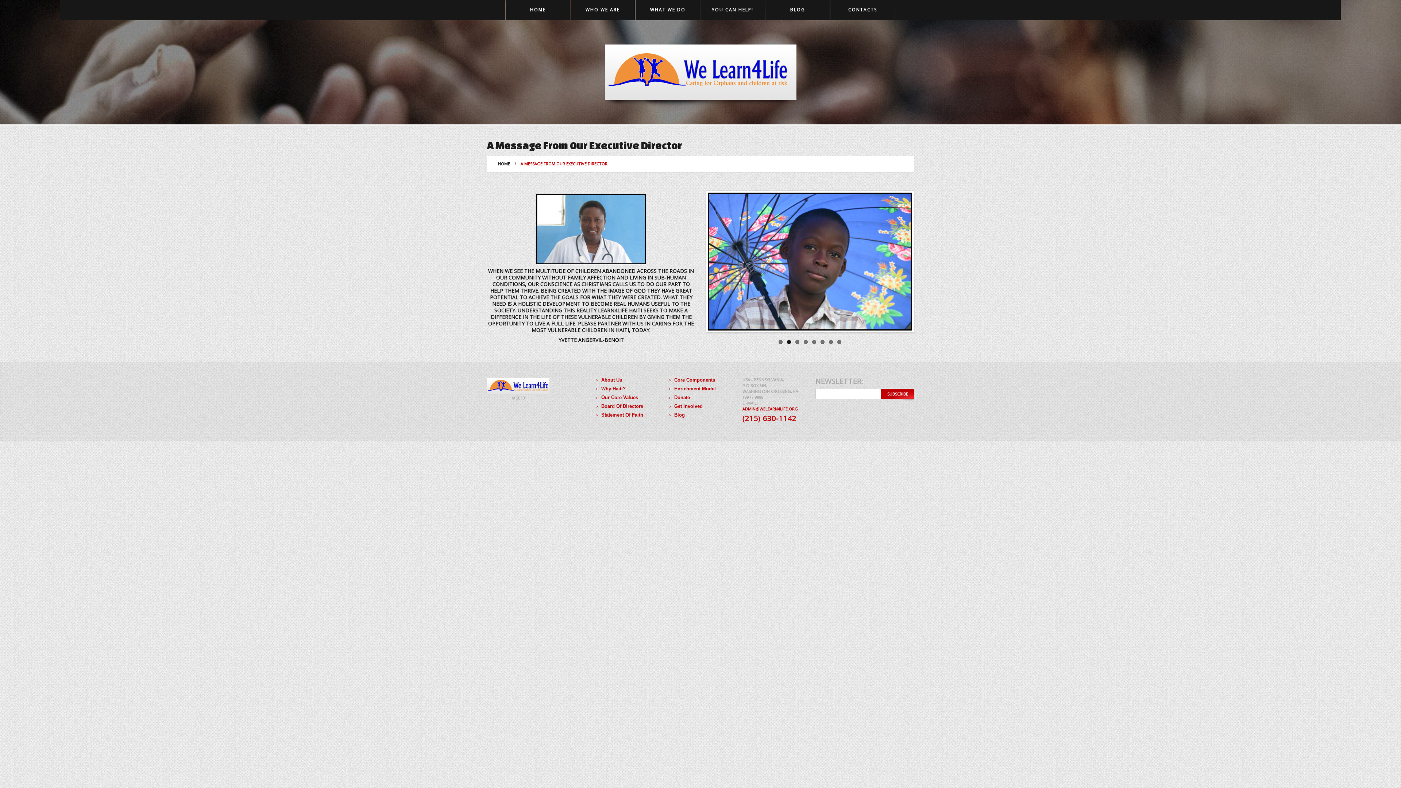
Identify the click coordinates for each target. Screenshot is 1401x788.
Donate (682, 397)
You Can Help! (732, 10)
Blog (797, 10)
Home (538, 10)
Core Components (694, 380)
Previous (714, 261)
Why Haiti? (613, 388)
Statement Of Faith (622, 415)
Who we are (603, 10)
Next (905, 261)
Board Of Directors (622, 406)
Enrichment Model (695, 388)
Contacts (862, 10)
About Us (611, 380)
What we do (668, 10)
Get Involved (688, 406)
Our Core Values (619, 397)
